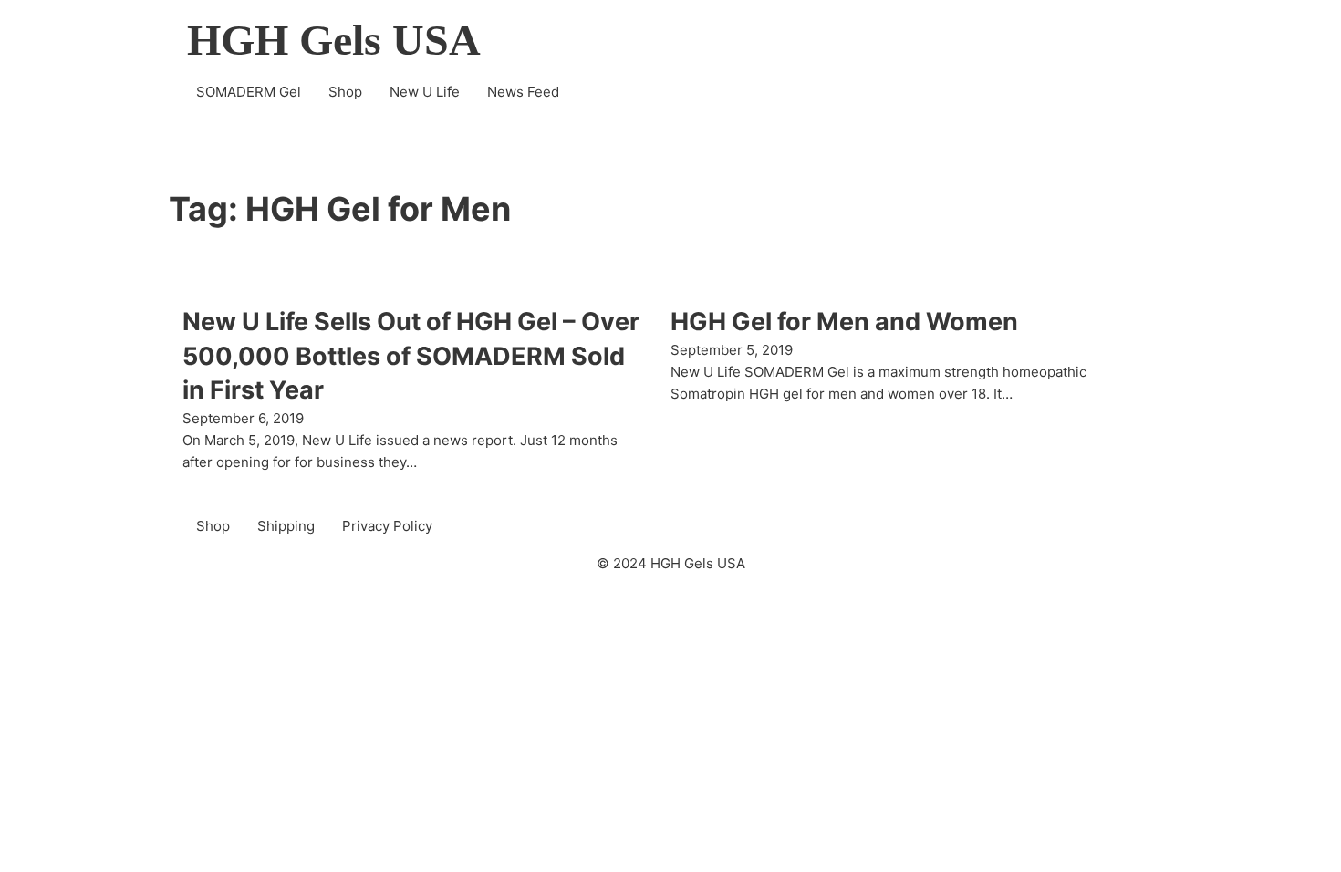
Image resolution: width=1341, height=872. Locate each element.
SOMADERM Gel (248, 91)
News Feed (523, 91)
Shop (345, 91)
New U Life (425, 91)
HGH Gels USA (334, 40)
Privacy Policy (387, 526)
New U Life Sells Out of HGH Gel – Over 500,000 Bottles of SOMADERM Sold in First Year (410, 356)
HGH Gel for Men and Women (844, 321)
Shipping (286, 526)
